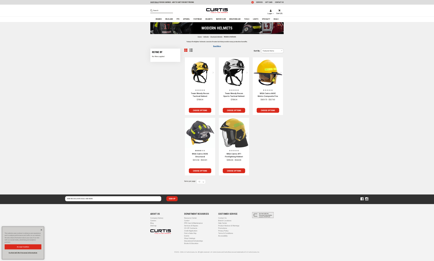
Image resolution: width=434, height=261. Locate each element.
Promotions (222, 228)
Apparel (186, 19)
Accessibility (223, 236)
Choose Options (200, 110)
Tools (246, 19)
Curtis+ (187, 221)
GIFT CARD (268, 2)
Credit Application (190, 231)
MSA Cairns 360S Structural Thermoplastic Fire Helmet (200, 155)
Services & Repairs (191, 226)
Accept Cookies (23, 247)
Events (186, 236)
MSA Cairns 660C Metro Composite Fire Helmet (268, 95)
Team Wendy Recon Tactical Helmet (200, 94)
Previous (186, 72)
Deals (276, 19)
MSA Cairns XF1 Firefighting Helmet (234, 155)
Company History (156, 218)
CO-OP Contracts (190, 228)
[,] (200, 72)
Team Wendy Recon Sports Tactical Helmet (234, 94)
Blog (152, 223)
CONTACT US (279, 2)
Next (213, 72)
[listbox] (272, 51)
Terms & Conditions (225, 233)
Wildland (169, 19)
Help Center (222, 223)
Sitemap (153, 226)
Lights (255, 19)
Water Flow (221, 19)
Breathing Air (235, 19)
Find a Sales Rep (190, 233)
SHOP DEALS (154, 2)
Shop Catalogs (189, 238)
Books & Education (191, 243)
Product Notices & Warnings (228, 226)
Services (259, 2)
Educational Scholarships (193, 241)
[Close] (41, 229)
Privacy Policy (223, 231)
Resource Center (190, 218)
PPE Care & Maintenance (193, 223)
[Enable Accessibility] (253, 2)
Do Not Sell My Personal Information (23, 252)
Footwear (197, 19)
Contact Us (222, 218)
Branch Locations (224, 221)
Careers (153, 221)
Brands (159, 19)
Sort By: (257, 51)
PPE (178, 19)
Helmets (208, 19)
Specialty (266, 19)
